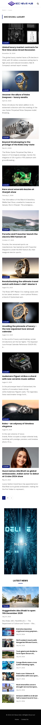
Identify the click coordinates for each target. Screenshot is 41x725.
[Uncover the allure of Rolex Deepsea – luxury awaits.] (20, 81)
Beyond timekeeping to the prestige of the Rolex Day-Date (18, 143)
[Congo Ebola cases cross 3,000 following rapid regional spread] (8, 665)
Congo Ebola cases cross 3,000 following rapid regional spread (26, 664)
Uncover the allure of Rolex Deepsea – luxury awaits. (16, 96)
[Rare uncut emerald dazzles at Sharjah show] (20, 176)
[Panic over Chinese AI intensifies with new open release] (8, 676)
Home (4, 10)
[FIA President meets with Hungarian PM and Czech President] (8, 643)
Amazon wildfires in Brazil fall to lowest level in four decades (27, 698)
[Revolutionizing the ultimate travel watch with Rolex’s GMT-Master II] (20, 268)
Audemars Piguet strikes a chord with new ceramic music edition (19, 377)
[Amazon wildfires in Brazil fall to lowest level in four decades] (8, 698)
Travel (6, 606)
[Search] (38, 3)
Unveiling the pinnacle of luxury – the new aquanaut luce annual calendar (19, 329)
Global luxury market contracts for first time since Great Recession (20, 48)
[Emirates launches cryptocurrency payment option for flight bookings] (8, 632)
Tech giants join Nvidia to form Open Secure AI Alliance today (26, 653)
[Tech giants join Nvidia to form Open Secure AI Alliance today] (8, 654)
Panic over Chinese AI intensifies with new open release (27, 675)
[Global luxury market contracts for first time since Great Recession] (20, 33)
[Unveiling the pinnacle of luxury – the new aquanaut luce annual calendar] (20, 312)
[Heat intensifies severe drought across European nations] (8, 687)
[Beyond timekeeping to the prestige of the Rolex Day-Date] (20, 128)
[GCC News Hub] (20, 3)
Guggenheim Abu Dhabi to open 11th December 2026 (18, 612)
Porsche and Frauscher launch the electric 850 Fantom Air (20, 235)
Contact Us (24, 719)
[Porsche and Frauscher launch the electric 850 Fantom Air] (20, 220)
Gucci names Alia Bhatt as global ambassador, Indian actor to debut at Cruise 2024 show (20, 474)
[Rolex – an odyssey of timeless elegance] (20, 410)
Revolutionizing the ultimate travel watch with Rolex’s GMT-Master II (20, 282)
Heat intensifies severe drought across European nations (27, 687)
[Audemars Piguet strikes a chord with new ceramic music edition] (20, 362)
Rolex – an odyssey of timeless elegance (18, 425)
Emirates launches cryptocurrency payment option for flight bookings (27, 631)
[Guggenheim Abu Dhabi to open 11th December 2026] (20, 597)
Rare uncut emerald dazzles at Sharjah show (18, 190)
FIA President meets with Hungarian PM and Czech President (26, 642)
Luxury (6, 43)
